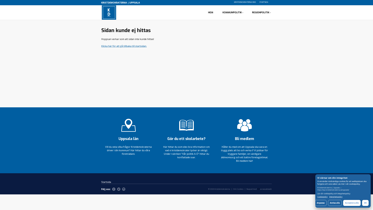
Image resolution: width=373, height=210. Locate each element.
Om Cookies (238, 189)
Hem (210, 12)
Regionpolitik (260, 12)
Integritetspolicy (335, 197)
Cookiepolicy (322, 197)
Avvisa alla (335, 203)
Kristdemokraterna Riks (245, 2)
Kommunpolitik (232, 12)
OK (365, 203)
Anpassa (321, 203)
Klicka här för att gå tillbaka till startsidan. (124, 46)
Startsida (263, 2)
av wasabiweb (266, 189)
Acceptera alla (352, 203)
